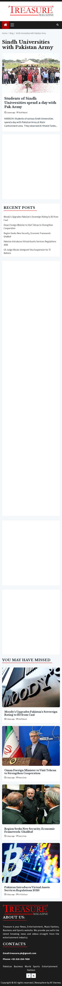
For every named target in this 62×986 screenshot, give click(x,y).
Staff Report (23, 112)
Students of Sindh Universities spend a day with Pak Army (30, 102)
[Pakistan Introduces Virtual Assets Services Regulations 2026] (31, 863)
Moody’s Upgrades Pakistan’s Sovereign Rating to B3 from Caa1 (30, 713)
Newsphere (40, 982)
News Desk (22, 777)
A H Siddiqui (23, 894)
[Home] (5, 25)
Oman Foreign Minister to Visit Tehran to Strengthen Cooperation (30, 772)
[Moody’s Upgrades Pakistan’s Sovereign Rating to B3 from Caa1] (31, 687)
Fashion (31, 970)
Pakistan (7, 966)
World (28, 966)
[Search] (57, 25)
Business (18, 966)
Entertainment (50, 966)
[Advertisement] (31, 167)
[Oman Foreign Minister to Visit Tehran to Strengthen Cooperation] (31, 746)
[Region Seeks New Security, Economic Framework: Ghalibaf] (31, 804)
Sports (36, 966)
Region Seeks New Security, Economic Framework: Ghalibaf (29, 830)
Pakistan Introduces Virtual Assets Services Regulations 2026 (27, 889)
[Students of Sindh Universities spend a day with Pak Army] (31, 73)
